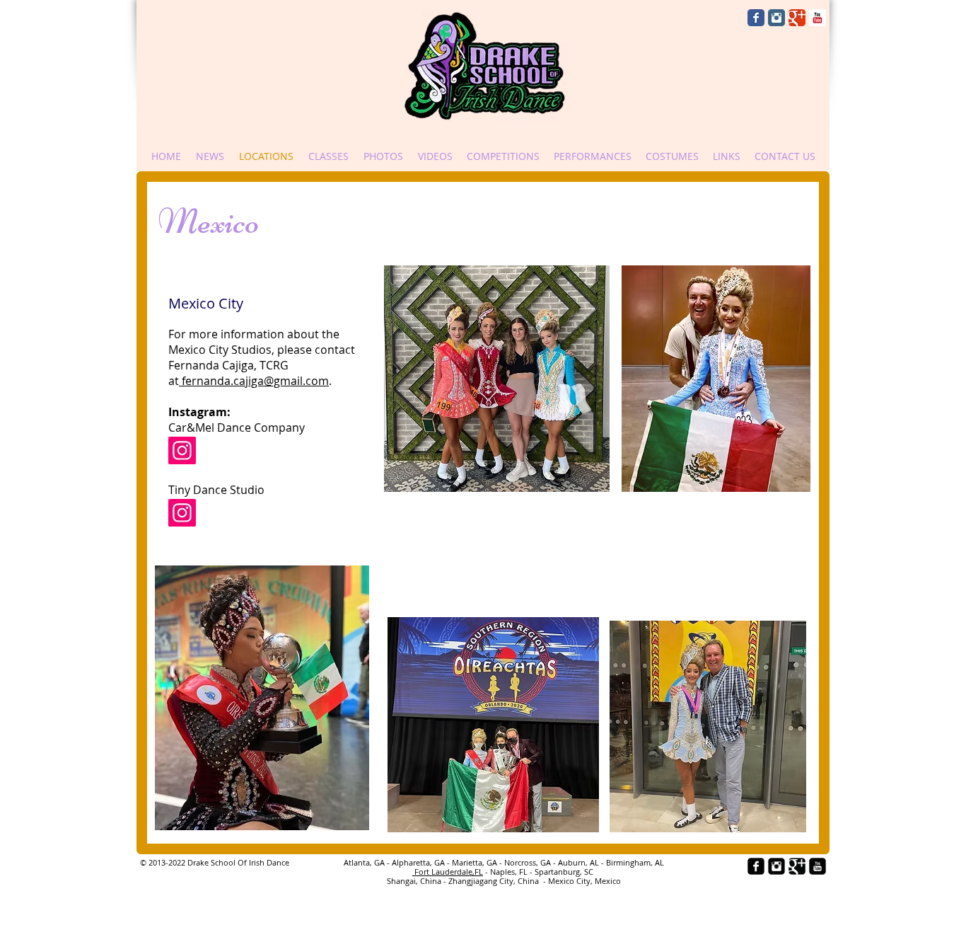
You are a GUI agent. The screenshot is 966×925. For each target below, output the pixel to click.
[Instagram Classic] (776, 17)
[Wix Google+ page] (796, 17)
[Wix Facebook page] (755, 17)
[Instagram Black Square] (776, 866)
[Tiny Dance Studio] (182, 513)
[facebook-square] (755, 866)
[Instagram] (182, 450)
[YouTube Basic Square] (817, 17)
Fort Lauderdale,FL (447, 871)
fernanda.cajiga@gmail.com (254, 381)
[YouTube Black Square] (817, 866)
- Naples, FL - (509, 871)
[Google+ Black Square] (796, 866)
